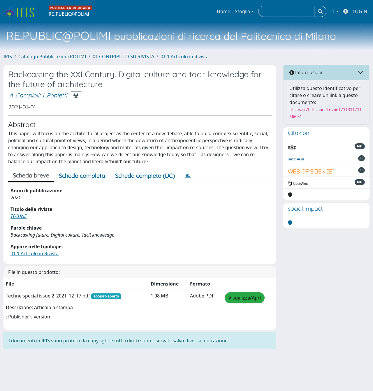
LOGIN (360, 11)
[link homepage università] (70, 11)
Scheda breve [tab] (31, 175)
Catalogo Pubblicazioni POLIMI (52, 56)
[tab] (188, 176)
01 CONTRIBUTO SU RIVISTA (123, 56)
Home (223, 11)
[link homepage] (21, 11)
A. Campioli (24, 95)
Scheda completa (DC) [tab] (145, 175)
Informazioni (308, 72)
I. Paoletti (55, 95)
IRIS (7, 56)
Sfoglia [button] (242, 11)
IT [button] (333, 11)
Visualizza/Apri (244, 298)
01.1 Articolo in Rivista (185, 56)
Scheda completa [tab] (82, 175)
